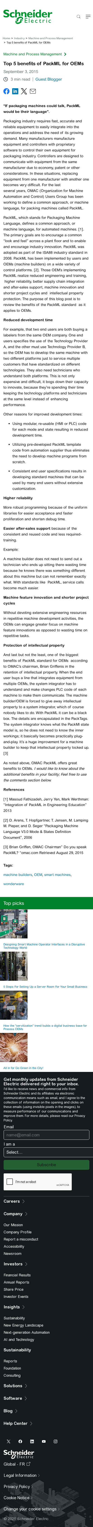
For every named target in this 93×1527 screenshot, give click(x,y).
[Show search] (78, 17)
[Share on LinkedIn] (15, 92)
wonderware (13, 884)
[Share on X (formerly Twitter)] (24, 92)
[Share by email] (33, 92)
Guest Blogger (48, 79)
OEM (38, 875)
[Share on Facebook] (6, 92)
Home (6, 38)
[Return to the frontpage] (26, 17)
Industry (19, 38)
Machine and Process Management (50, 38)
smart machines (57, 875)
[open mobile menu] (88, 17)
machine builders (17, 875)
